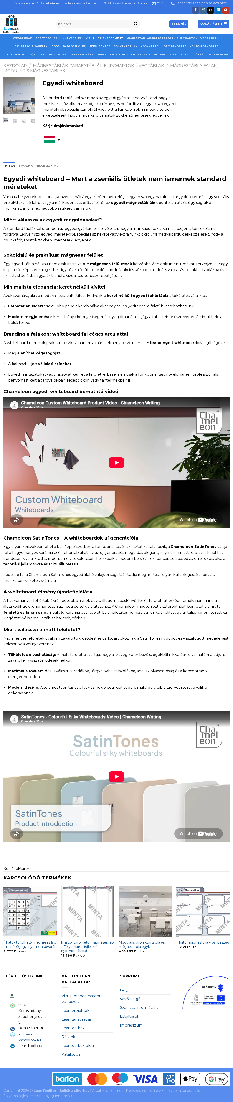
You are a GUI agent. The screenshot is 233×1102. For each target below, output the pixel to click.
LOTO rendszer (174, 46)
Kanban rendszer (204, 46)
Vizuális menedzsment (104, 38)
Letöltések (129, 1016)
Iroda (55, 46)
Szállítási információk (139, 1007)
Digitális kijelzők (20, 54)
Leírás (9, 166)
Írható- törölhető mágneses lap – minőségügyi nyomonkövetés (29, 944)
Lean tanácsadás (76, 1019)
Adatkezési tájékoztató (82, 3)
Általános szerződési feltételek (37, 3)
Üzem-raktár (99, 46)
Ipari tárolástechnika (88, 54)
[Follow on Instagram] (203, 10)
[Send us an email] (210, 10)
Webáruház (22, 38)
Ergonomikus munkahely (130, 54)
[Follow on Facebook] (195, 10)
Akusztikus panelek (31, 46)
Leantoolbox (73, 1028)
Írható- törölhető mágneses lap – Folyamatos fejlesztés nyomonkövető (87, 946)
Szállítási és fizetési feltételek (125, 3)
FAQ (124, 990)
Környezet (149, 46)
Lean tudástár (193, 54)
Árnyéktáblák (125, 46)
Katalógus (71, 1054)
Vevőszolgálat (132, 999)
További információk (38, 166)
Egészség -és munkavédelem (59, 38)
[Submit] (136, 24)
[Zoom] (9, 108)
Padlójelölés (74, 46)
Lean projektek (75, 1010)
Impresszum (131, 1025)
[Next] (29, 95)
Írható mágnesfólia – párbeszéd (202, 942)
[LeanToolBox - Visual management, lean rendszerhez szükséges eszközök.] (26, 24)
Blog (173, 54)
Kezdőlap (15, 65)
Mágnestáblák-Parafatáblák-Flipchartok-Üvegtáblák (172, 38)
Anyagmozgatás (52, 54)
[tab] (9, 166)
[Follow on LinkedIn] (218, 10)
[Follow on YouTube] (225, 10)
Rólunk (160, 54)
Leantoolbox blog (78, 1045)
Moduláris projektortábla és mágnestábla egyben (142, 944)
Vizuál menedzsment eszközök (81, 999)
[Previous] (10, 95)
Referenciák (219, 54)
